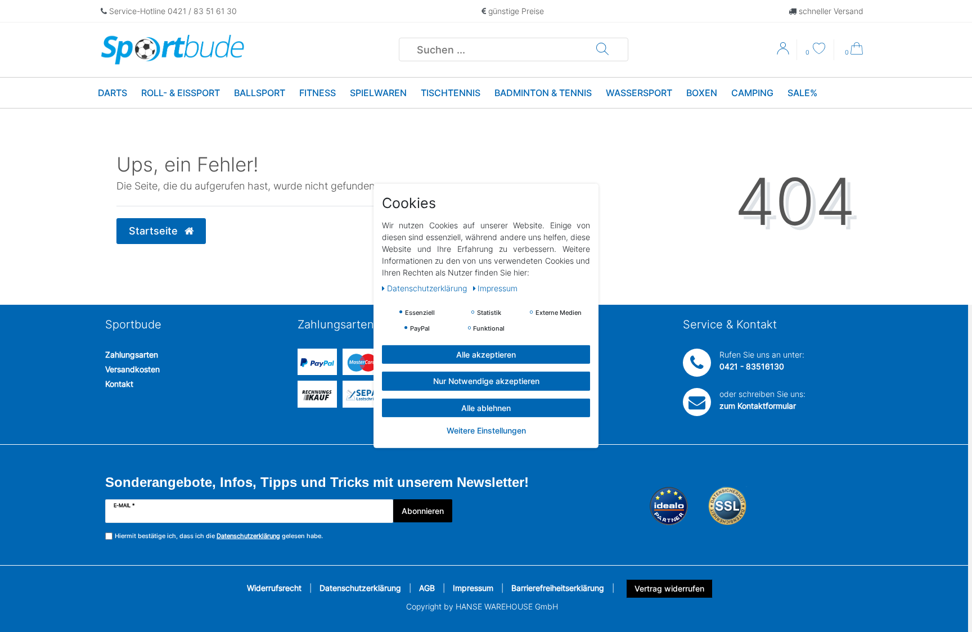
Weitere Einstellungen (486, 430)
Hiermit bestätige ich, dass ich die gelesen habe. (219, 536)
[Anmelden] (784, 52)
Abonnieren (423, 511)
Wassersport (639, 92)
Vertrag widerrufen (669, 588)
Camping (752, 92)
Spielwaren (378, 92)
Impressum (473, 588)
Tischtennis (450, 92)
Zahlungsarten (131, 354)
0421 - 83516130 (751, 366)
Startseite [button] (155, 231)
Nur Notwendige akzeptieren (486, 381)
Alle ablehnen (486, 408)
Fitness (317, 92)
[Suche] (602, 49)
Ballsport (259, 92)
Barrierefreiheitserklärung (557, 588)
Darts (112, 92)
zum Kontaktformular (757, 405)
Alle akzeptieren (486, 354)
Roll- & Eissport (180, 92)
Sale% (802, 92)
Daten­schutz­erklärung (428, 288)
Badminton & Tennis (543, 92)
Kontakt (119, 384)
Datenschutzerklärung (360, 588)
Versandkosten (132, 369)
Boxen (701, 92)
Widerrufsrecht (274, 588)
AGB (427, 588)
